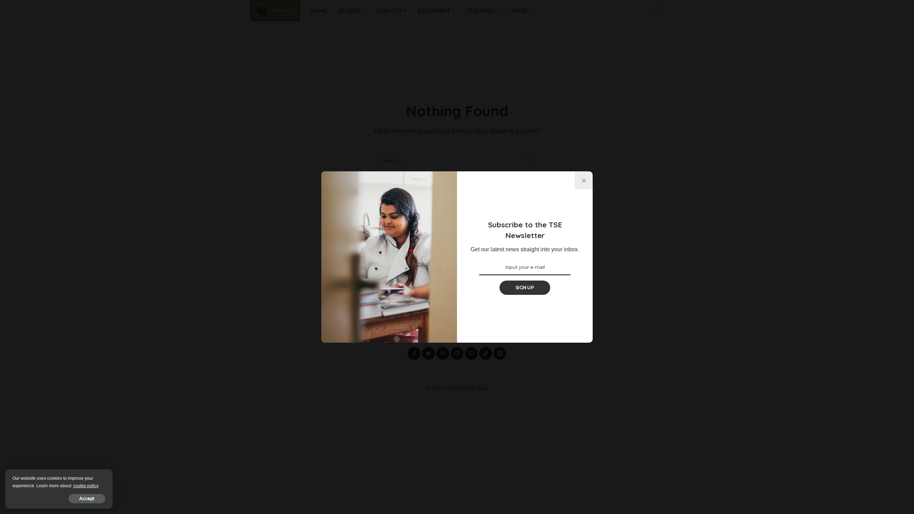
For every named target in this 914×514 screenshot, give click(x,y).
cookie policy (86, 485)
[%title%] (584, 180)
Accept (87, 498)
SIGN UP (525, 287)
